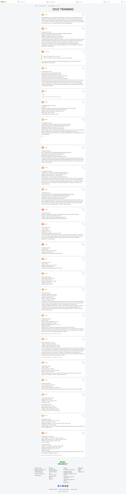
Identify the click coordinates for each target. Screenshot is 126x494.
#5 (84, 103)
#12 (84, 245)
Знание (65, 468)
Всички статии (66, 482)
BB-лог (50, 477)
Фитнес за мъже (42, 5)
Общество (80, 468)
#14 (84, 274)
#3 (84, 69)
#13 (84, 260)
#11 (84, 225)
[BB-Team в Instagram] (63, 486)
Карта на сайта (74, 489)
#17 (84, 340)
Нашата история (52, 469)
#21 (84, 417)
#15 (84, 290)
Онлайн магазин (38, 475)
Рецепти (65, 474)
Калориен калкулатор (67, 472)
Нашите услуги (38, 468)
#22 (84, 434)
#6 (84, 120)
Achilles (45, 14)
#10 (84, 210)
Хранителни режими (67, 471)
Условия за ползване (53, 489)
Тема (58, 5)
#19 (84, 381)
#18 (84, 363)
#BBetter (79, 469)
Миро (45, 91)
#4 (84, 92)
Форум (36, 5)
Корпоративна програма (39, 473)
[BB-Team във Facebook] (58, 486)
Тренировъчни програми (68, 476)
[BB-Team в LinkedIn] (67, 486)
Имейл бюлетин (52, 476)
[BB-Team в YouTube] (65, 486)
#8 (84, 169)
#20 (84, 395)
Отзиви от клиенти (52, 471)
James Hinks (46, 51)
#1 (84, 29)
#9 (84, 190)
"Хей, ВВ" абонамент (39, 472)
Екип (50, 473)
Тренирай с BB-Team (39, 470)
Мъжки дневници (51, 5)
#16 (84, 316)
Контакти (51, 478)
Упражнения (66, 477)
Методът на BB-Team (53, 470)
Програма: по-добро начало (40, 469)
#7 (84, 148)
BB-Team (51, 468)
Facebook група (81, 471)
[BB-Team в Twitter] (61, 486)
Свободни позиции (53, 474)
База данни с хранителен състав (69, 473)
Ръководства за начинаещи (69, 469)
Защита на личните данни (64, 489)
